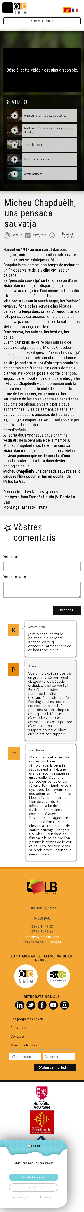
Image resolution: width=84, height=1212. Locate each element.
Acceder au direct (42, 21)
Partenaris (18, 1028)
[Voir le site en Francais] (75, 9)
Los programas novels (27, 1019)
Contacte (18, 1036)
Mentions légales (21, 1197)
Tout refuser (33, 1187)
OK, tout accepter (33, 1177)
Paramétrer (46, 1197)
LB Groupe (52, 942)
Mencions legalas (24, 1045)
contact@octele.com (42, 937)
